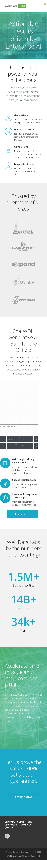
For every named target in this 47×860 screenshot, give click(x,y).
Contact (10, 827)
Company (26, 824)
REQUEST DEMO (23, 797)
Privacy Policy (12, 852)
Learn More (22, 514)
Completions (21, 146)
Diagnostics (12, 824)
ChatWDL (10, 821)
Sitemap (25, 852)
